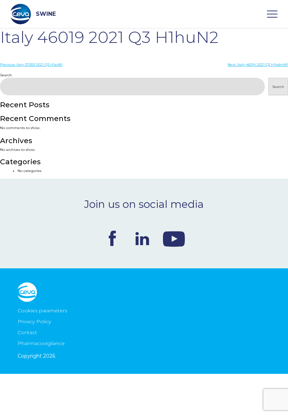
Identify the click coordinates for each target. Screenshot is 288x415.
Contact (27, 332)
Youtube (174, 238)
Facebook (112, 238)
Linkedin (142, 238)
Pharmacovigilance (41, 343)
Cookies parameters (42, 310)
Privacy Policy (34, 321)
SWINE (46, 14)
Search (6, 75)
